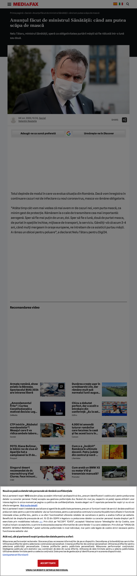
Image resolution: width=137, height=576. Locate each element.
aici (40, 522)
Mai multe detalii (28, 505)
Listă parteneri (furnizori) (15, 555)
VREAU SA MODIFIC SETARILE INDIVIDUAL (47, 570)
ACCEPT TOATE (47, 563)
